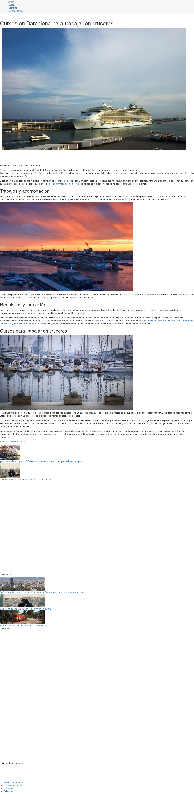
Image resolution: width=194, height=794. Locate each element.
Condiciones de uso (13, 781)
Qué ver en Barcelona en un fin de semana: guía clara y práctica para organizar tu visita (42, 592)
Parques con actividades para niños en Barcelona (24, 625)
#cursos (22, 441)
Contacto (12, 7)
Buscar (11, 4)
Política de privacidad (14, 784)
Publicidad (9, 787)
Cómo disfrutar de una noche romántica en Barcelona (26, 479)
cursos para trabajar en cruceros (63, 183)
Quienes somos (15, 10)
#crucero (13, 441)
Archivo (12, 1)
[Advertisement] (74, 156)
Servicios (4, 441)
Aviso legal (9, 790)
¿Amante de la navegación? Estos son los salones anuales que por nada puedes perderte (43, 461)
